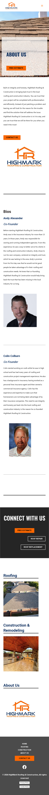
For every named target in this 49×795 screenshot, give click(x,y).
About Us (24, 753)
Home (24, 744)
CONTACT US (12, 137)
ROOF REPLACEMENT (33, 547)
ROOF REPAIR (37, 539)
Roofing (24, 747)
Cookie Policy (24, 786)
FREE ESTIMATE (16, 68)
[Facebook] (24, 767)
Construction (24, 750)
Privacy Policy (24, 782)
